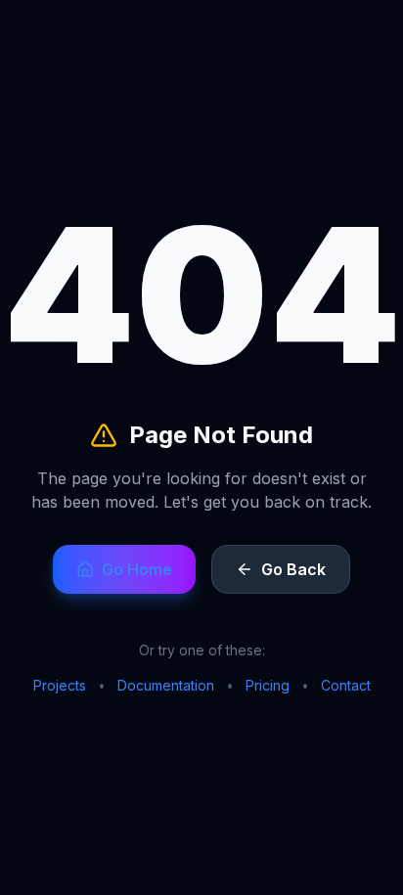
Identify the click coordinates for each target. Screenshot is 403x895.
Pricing (268, 685)
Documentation (165, 685)
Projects (59, 685)
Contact (346, 685)
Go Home (137, 569)
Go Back (293, 569)
